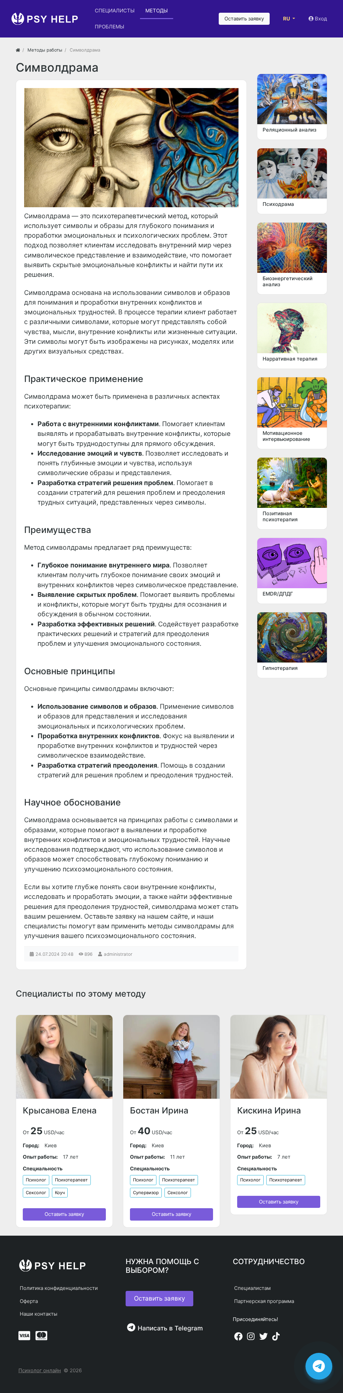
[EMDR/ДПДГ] (292, 563)
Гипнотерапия (280, 668)
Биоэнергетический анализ (288, 281)
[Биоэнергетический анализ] (292, 248)
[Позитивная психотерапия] (292, 483)
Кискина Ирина (269, 1110)
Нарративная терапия (290, 359)
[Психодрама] (292, 173)
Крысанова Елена (59, 1110)
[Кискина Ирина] (278, 1057)
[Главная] (18, 50)
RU (287, 18)
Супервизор (146, 1192)
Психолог (36, 1179)
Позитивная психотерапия (280, 516)
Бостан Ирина (159, 1110)
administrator (118, 954)
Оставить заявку (64, 1214)
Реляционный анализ (290, 130)
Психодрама (278, 204)
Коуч (60, 1192)
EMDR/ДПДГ (278, 594)
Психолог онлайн (39, 1370)
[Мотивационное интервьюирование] (292, 402)
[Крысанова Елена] (64, 1057)
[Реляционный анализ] (292, 99)
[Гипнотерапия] (292, 637)
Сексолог (36, 1192)
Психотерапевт (71, 1179)
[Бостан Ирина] (171, 1057)
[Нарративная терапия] (292, 328)
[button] (244, 19)
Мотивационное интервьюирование (286, 436)
